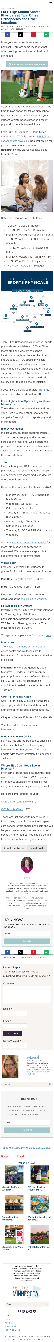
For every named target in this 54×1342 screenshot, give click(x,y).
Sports (46, 957)
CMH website (20, 725)
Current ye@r (12, 1040)
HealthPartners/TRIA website (29, 542)
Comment (10, 983)
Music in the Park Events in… (10, 1188)
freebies (20, 957)
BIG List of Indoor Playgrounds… (36, 1188)
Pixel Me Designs (37, 1340)
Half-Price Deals (12, 1330)
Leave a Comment (17, 29)
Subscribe (27, 941)
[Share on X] (20, 34)
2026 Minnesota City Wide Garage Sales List (27, 1148)
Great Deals (31, 957)
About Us (9, 1322)
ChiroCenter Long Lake (15, 801)
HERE (42, 389)
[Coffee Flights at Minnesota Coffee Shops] (14, 1205)
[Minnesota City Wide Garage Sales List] (14, 1235)
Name (7, 1008)
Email (7, 1021)
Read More (31, 1074)
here (20, 455)
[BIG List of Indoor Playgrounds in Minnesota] (40, 1175)
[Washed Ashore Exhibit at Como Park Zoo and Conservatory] (40, 1205)
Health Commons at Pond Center (26, 646)
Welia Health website (33, 598)
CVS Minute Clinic (12, 809)
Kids (40, 957)
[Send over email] (46, 34)
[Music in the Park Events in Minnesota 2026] (14, 1175)
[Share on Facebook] (7, 34)
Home (3, 9)
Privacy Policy (11, 1326)
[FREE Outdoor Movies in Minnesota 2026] (40, 1235)
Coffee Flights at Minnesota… (10, 1218)
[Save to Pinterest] (33, 34)
